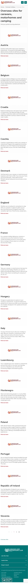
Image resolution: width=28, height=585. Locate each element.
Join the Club (5, 556)
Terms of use (3, 574)
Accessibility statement (18, 572)
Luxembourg (7, 360)
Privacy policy (3, 575)
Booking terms (16, 574)
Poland (4, 422)
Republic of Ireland (10, 485)
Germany (5, 264)
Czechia (5, 139)
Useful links (4, 560)
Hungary (5, 296)
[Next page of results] (16, 532)
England (5, 202)
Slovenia (5, 516)
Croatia (4, 107)
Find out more (4, 56)
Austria (4, 45)
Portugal (5, 454)
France (4, 232)
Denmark (5, 170)
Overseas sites (4, 539)
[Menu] (25, 2)
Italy (3, 328)
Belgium (5, 75)
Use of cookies (3, 572)
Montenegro (7, 390)
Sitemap (15, 575)
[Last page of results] (19, 532)
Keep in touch (5, 565)
